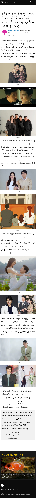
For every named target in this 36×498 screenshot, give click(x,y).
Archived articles (13, 489)
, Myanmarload (19, 30)
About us (3, 489)
